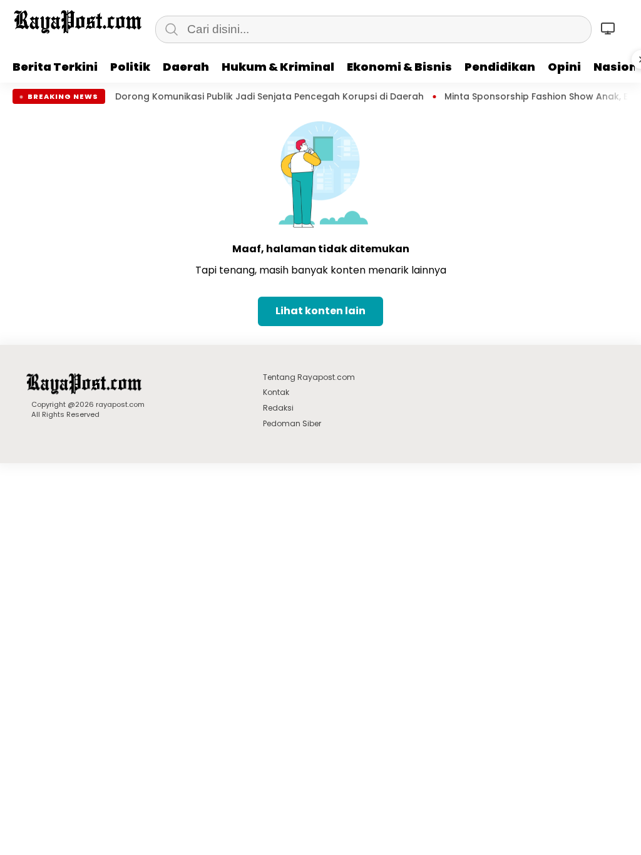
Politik (130, 66)
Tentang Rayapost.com (309, 377)
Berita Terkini (55, 66)
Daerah (186, 66)
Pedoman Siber (292, 423)
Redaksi (278, 407)
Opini (564, 66)
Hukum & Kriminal (278, 66)
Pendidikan (499, 66)
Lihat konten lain (320, 311)
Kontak (276, 392)
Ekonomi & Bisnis (399, 66)
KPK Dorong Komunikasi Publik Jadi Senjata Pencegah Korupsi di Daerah (242, 97)
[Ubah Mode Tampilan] (609, 28)
